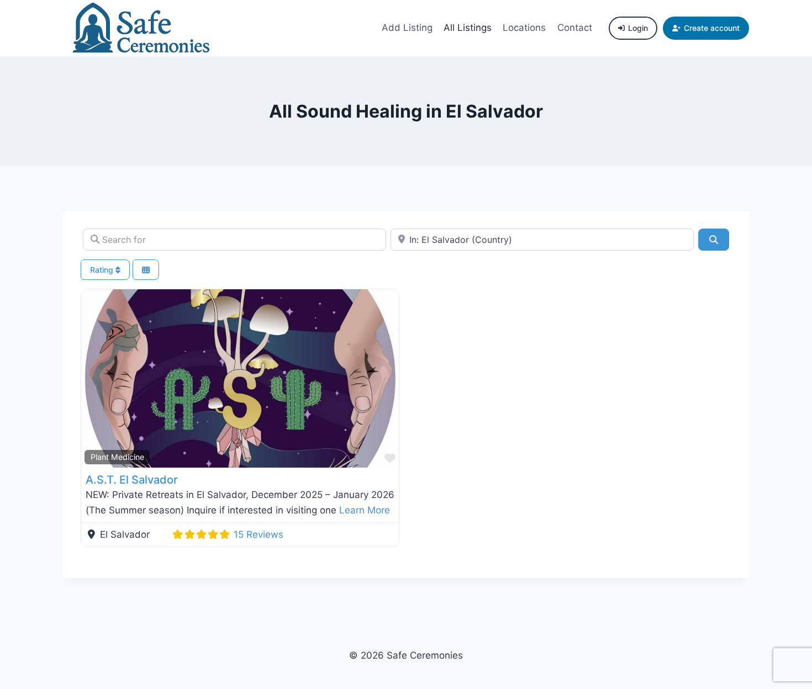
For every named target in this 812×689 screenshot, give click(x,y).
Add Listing (407, 27)
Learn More (364, 510)
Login (638, 28)
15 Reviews (258, 534)
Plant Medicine (117, 457)
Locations (524, 27)
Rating (102, 269)
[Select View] (146, 269)
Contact (574, 27)
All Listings (468, 27)
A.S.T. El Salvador (132, 479)
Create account (712, 28)
